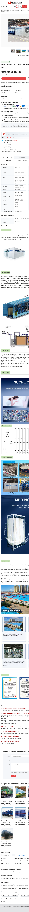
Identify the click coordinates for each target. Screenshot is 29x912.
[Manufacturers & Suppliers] (14, 2)
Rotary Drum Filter (5, 863)
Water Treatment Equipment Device (10, 895)
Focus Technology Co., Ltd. (18, 906)
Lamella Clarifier (17, 863)
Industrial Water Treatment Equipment (11, 892)
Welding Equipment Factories (22, 885)
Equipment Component (8, 885)
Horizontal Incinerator (19, 860)
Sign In (3, 151)
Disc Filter (3, 858)
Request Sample (25, 82)
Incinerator (3, 860)
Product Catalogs (21, 855)
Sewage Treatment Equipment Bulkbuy (11, 898)
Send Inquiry (14, 78)
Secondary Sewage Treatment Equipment (11, 878)
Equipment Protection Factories (9, 888)
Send (13, 776)
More (2, 901)
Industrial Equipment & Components (12, 10)
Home (2, 10)
